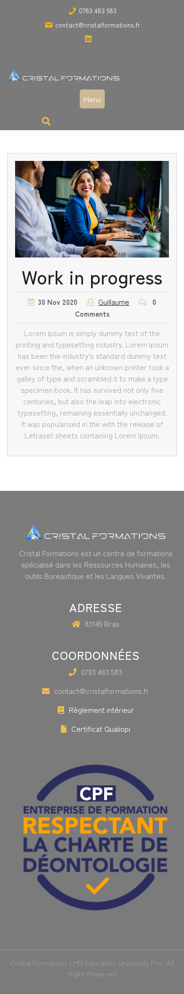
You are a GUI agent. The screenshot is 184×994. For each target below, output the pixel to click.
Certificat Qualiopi (100, 728)
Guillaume (113, 301)
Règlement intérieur (101, 709)
